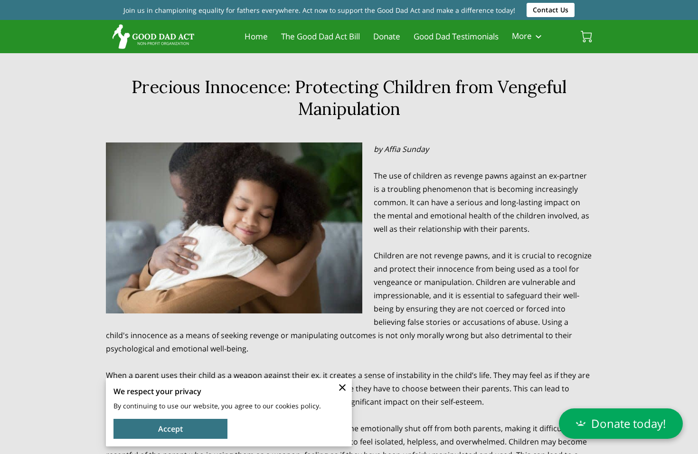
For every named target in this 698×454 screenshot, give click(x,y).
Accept (170, 429)
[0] (586, 36)
